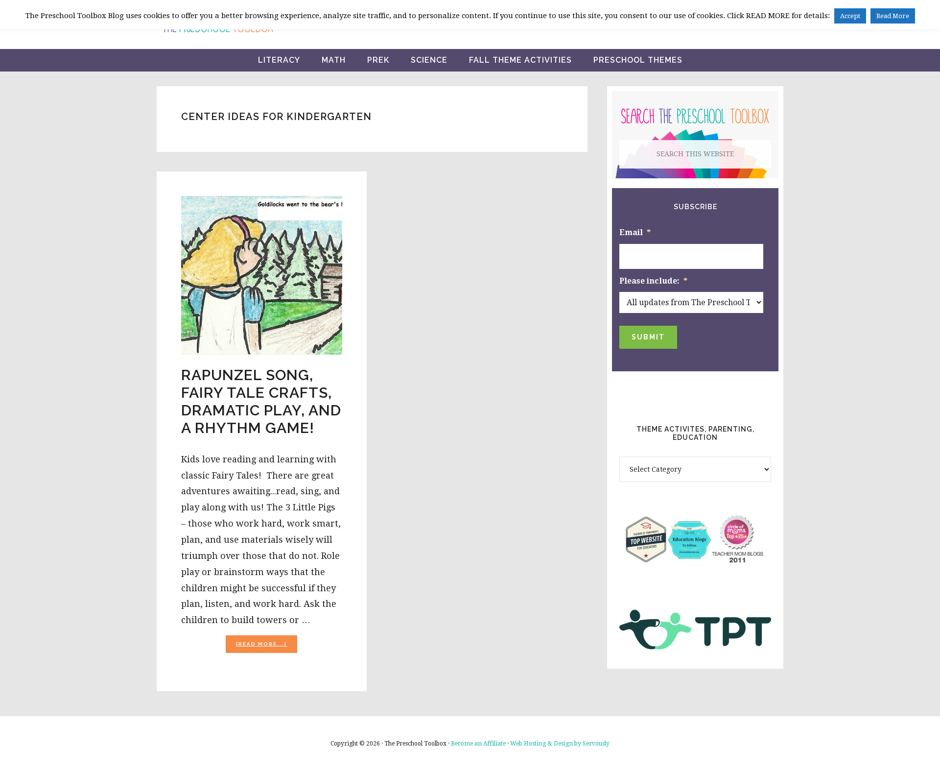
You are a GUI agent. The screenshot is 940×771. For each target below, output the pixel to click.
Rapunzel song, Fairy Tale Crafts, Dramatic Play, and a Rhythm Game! (261, 401)
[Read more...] (266, 647)
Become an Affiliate (478, 743)
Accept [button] (850, 16)
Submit (648, 337)
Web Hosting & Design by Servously (560, 743)
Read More (892, 16)
